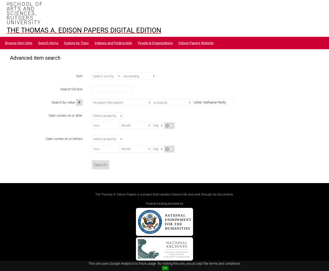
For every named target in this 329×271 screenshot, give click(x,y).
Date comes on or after (66, 115)
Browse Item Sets (18, 43)
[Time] (169, 125)
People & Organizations (155, 43)
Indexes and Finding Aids (113, 43)
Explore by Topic (76, 43)
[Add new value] (79, 102)
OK (165, 268)
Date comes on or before (64, 139)
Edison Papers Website (196, 43)
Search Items (48, 43)
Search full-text (71, 89)
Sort (79, 76)
